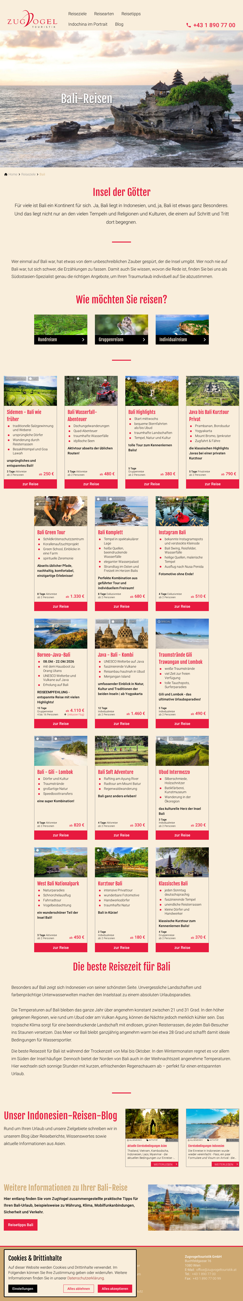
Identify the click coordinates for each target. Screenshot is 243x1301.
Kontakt (130, 1257)
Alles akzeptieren (115, 1289)
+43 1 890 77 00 (204, 1274)
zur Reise (30, 484)
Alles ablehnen (78, 1289)
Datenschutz (133, 1291)
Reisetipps (131, 13)
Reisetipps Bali (20, 1225)
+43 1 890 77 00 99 (207, 1278)
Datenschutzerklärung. (86, 1278)
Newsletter (132, 1265)
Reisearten (104, 13)
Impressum (132, 1274)
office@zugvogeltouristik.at (216, 1270)
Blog (119, 24)
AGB (127, 1283)
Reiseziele (77, 13)
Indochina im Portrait (87, 24)
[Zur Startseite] (36, 15)
